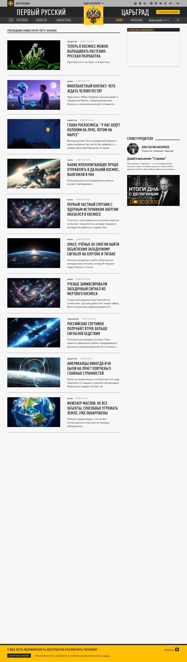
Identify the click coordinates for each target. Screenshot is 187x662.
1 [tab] (132, 202)
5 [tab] (147, 202)
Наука (70, 81)
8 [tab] (158, 202)
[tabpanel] (153, 190)
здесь (106, 655)
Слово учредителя (140, 139)
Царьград (135, 12)
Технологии (73, 319)
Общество (72, 41)
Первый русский (41, 12)
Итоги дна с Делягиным (141, 30)
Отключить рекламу (168, 12)
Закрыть (169, 649)
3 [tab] (139, 202)
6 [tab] (150, 202)
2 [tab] (136, 202)
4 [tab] (143, 202)
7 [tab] (154, 202)
